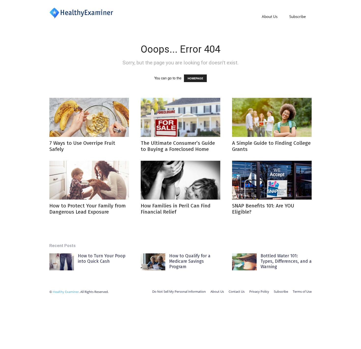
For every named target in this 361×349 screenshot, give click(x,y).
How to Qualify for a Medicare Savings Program (189, 261)
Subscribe (297, 16)
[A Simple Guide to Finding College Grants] (272, 117)
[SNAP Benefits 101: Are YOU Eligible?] (272, 180)
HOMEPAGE (195, 78)
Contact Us (237, 291)
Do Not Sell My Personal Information (179, 291)
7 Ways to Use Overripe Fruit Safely (82, 146)
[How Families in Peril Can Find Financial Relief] (180, 180)
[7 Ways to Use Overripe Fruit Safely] (89, 117)
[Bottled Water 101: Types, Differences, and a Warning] (244, 261)
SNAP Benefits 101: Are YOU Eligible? (263, 209)
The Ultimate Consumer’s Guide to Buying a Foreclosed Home (178, 146)
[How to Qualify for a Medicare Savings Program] (153, 261)
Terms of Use (302, 291)
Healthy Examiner (66, 292)
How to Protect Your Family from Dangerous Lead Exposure (87, 209)
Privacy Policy (259, 291)
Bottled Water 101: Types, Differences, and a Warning (286, 261)
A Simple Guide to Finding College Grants (271, 146)
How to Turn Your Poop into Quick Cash (101, 258)
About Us (270, 16)
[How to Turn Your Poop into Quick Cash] (61, 261)
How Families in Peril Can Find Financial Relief (175, 209)
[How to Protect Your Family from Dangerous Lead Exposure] (89, 180)
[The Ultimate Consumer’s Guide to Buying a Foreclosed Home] (180, 117)
